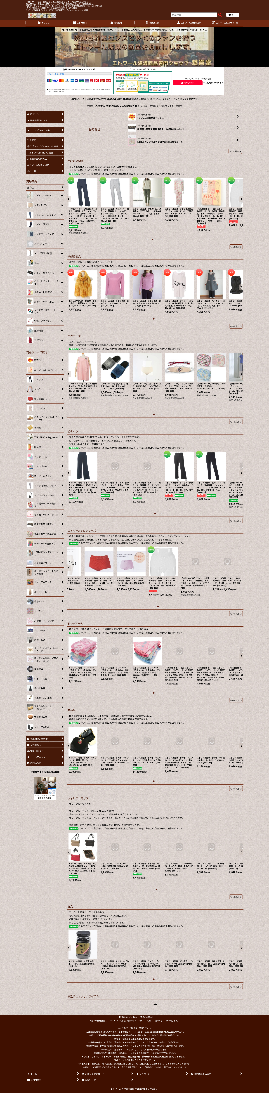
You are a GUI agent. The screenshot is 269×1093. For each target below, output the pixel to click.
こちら (137, 1060)
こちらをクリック (191, 98)
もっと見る (234, 151)
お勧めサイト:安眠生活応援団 (45, 771)
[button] (69, 199)
